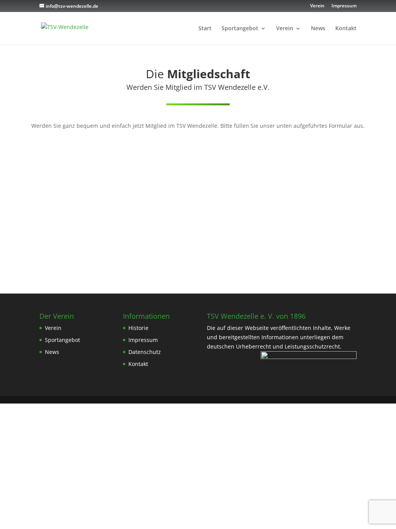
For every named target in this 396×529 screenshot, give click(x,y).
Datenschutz (144, 352)
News (318, 29)
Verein (317, 6)
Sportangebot (240, 29)
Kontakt (346, 29)
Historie (138, 327)
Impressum (344, 6)
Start (205, 29)
